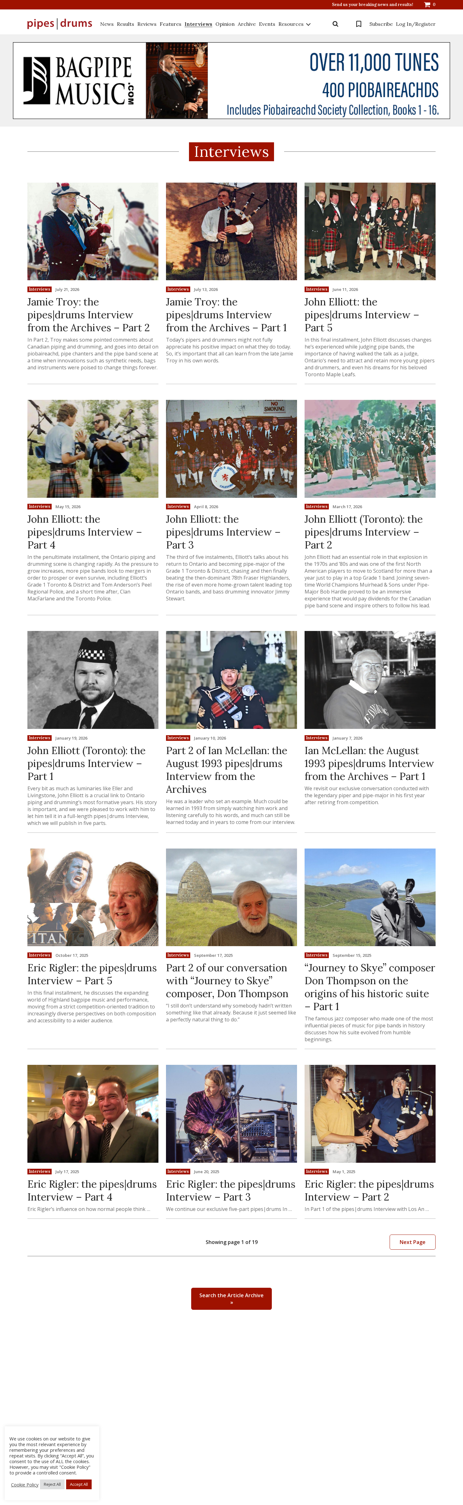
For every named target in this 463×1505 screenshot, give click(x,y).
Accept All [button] (79, 1484)
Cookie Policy (24, 1484)
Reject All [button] (52, 1484)
